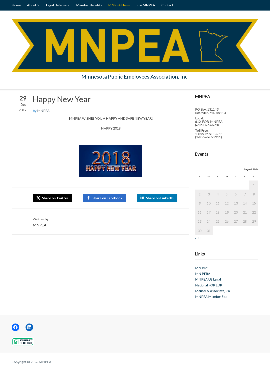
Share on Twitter (54, 198)
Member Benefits (89, 5)
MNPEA (43, 110)
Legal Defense (56, 5)
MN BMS (202, 268)
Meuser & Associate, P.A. (213, 291)
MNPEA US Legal (208, 279)
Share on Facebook (107, 198)
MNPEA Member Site (211, 296)
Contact (167, 5)
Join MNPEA (145, 5)
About (31, 5)
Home (16, 5)
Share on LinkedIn (160, 198)
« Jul (198, 238)
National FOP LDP (208, 285)
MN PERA (202, 273)
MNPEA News (119, 5)
